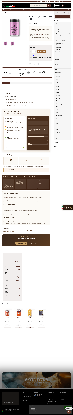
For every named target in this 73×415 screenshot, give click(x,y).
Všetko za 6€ (58, 78)
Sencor (57, 127)
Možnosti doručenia (47, 57)
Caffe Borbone (58, 95)
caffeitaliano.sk (37, 395)
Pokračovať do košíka (63, 16)
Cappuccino (42, 162)
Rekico (57, 123)
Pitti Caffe (57, 117)
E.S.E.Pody (57, 36)
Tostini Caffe (58, 132)
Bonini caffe (57, 87)
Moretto (57, 111)
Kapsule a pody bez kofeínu (60, 35)
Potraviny (57, 64)
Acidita (8, 137)
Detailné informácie (32, 42)
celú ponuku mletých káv (41, 230)
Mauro (57, 109)
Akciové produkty (58, 67)
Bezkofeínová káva (59, 31)
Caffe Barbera (58, 89)
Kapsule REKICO (58, 44)
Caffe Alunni (18, 280)
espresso (31, 38)
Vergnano (57, 134)
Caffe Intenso (58, 90)
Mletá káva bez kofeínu (59, 29)
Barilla (57, 84)
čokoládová (18, 276)
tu (51, 406)
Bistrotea (57, 86)
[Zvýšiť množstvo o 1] (35, 51)
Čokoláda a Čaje (58, 52)
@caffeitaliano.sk (41, 395)
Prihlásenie (62, 399)
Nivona (57, 114)
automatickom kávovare (14, 213)
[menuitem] (5, 10)
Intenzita (29, 135)
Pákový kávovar (10, 162)
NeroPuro (57, 112)
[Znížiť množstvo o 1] (30, 51)
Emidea (57, 101)
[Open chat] (69, 412)
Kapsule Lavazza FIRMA (59, 43)
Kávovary (56, 57)
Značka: (49, 23)
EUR (67, 1)
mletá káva (9, 97)
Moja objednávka (50, 403)
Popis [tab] (6, 83)
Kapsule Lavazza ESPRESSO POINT (61, 40)
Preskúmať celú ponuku (21, 243)
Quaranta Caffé (58, 120)
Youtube (39, 395)
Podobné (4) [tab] (15, 83)
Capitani (57, 100)
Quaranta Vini (58, 121)
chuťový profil (8, 197)
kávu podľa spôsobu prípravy (28, 230)
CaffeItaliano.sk (35, 395)
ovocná (18, 277)
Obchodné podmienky (48, 1)
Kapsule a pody (58, 33)
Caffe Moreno (58, 98)
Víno (56, 138)
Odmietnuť (67, 411)
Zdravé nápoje (57, 59)
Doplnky (56, 62)
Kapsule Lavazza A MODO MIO (60, 39)
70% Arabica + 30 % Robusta (17, 265)
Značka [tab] (27, 83)
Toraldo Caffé (58, 131)
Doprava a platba (40, 1)
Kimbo (57, 106)
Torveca (57, 129)
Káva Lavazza (58, 107)
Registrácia (62, 397)
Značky (56, 82)
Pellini (57, 118)
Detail (7, 327)
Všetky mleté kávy (32, 243)
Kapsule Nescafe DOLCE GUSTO (60, 41)
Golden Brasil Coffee (59, 104)
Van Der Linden (58, 135)
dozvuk (19, 113)
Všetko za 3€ (58, 76)
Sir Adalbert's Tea (58, 126)
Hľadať (49, 5)
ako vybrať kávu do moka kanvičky (14, 230)
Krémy (56, 54)
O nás (34, 1)
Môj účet (61, 395)
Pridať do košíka (41, 51)
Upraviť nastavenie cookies (7, 410)
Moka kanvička (26, 162)
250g (19, 272)
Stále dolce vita (58, 72)
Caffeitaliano (58, 92)
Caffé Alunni (57, 94)
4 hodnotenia (35, 23)
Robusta (42, 34)
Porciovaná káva (58, 49)
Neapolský (8, 163)
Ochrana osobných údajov (58, 1)
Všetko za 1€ (58, 74)
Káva (56, 23)
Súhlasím (67, 407)
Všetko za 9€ (58, 79)
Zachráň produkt (58, 69)
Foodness (57, 103)
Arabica (37, 34)
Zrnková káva (58, 26)
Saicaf (57, 124)
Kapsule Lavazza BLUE (59, 37)
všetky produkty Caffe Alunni (8, 231)
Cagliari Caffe (58, 97)
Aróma (40, 183)
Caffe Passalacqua (59, 115)
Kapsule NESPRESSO (59, 47)
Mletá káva (57, 27)
